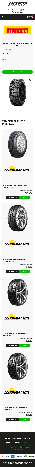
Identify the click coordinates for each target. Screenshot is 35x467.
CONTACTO (26, 442)
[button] (2, 16)
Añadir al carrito (17, 72)
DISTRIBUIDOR (16, 442)
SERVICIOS (27, 438)
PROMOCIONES (17, 438)
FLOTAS (8, 442)
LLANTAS (7, 438)
